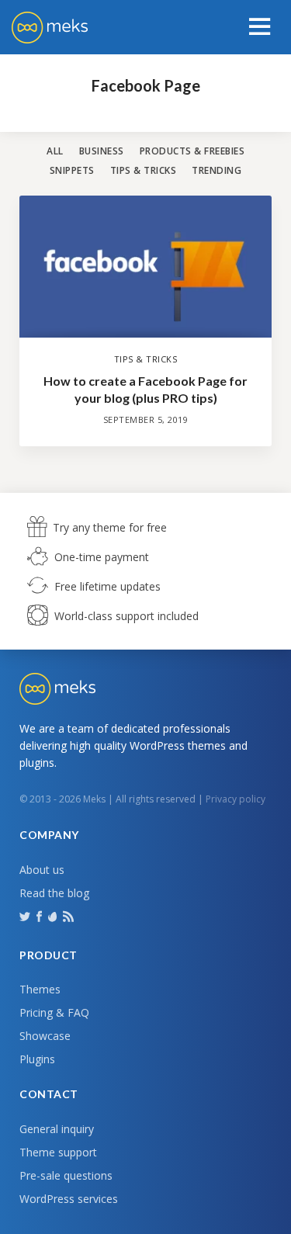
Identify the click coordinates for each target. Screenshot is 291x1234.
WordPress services (68, 1198)
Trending (216, 170)
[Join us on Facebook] (40, 915)
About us (41, 869)
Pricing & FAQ (54, 1012)
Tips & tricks (143, 170)
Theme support (58, 1152)
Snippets (72, 170)
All (55, 151)
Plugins (37, 1059)
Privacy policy (235, 799)
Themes (40, 989)
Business (101, 151)
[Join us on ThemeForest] (54, 919)
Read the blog (54, 893)
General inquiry (56, 1128)
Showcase (45, 1035)
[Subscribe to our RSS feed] (70, 915)
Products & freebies (192, 151)
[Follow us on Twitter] (26, 915)
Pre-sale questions (66, 1175)
